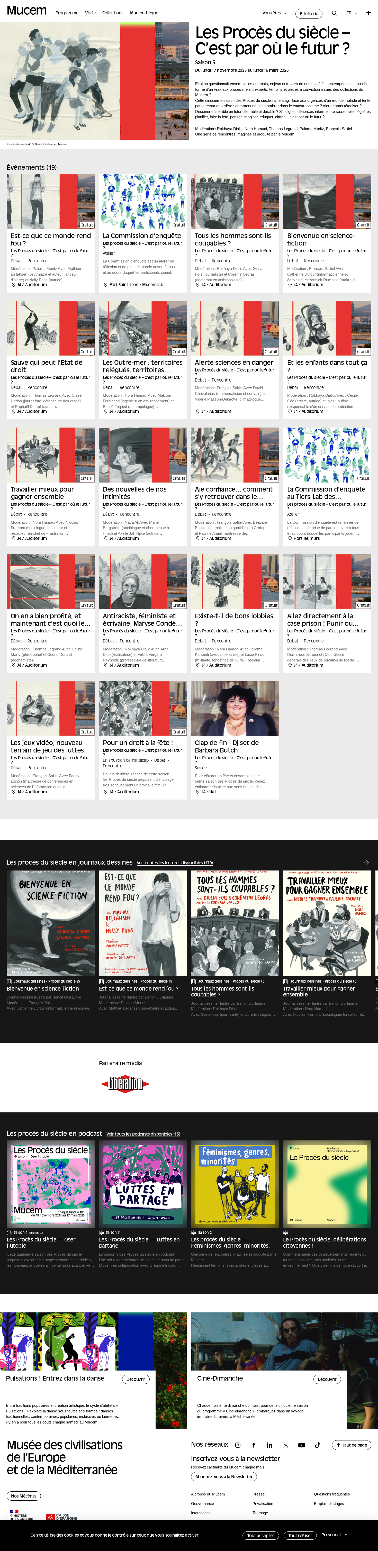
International (201, 1513)
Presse (259, 1494)
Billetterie (309, 14)
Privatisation (263, 1503)
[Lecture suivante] (366, 863)
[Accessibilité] (368, 14)
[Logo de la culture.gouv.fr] (22, 1519)
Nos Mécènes (24, 1496)
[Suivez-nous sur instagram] (240, 1445)
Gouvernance (202, 1503)
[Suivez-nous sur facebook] (256, 1445)
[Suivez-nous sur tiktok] (320, 1445)
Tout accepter (260, 1536)
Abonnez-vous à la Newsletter (224, 1477)
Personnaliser (334, 1535)
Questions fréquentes (332, 1494)
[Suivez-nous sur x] (288, 1445)
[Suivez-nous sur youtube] (304, 1445)
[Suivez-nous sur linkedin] (272, 1445)
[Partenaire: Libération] (125, 1084)
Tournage (260, 1513)
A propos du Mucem (208, 1494)
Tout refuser (300, 1536)
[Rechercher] (334, 13)
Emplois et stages (329, 1503)
